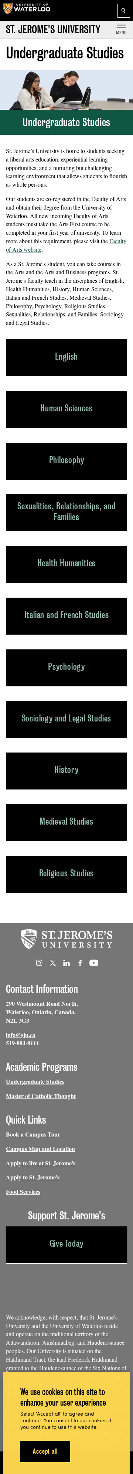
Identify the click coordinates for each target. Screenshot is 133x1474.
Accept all (45, 1451)
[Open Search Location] (123, 11)
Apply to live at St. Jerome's (40, 1163)
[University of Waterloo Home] (26, 10)
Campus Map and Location (40, 1148)
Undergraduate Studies (35, 1081)
